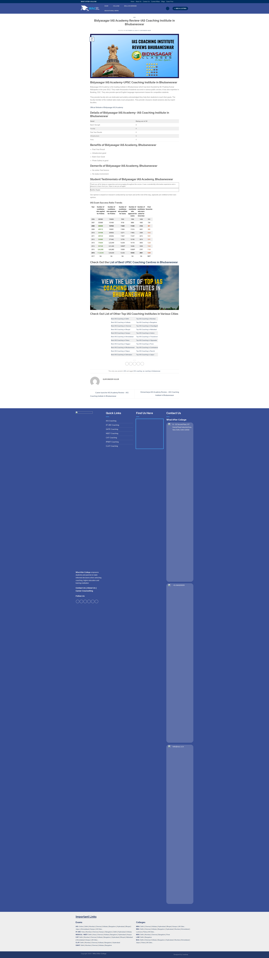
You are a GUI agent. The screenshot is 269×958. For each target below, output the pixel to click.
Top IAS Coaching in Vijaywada (146, 340)
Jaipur (78, 929)
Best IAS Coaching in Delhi (120, 319)
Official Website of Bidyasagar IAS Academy (106, 107)
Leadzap (185, 954)
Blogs (163, 1)
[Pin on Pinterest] (138, 363)
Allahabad (129, 937)
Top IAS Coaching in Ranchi (145, 351)
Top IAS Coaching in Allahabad (146, 329)
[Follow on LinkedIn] (185, 1)
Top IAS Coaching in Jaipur (145, 354)
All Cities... (99, 929)
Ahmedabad (85, 929)
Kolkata (105, 926)
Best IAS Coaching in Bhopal (120, 329)
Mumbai (92, 926)
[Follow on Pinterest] (183, 1)
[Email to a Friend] (134, 363)
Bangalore (112, 926)
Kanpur (92, 929)
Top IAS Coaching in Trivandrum (147, 336)
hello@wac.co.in (178, 747)
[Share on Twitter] (131, 363)
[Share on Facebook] (127, 363)
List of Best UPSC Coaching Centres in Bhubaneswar (144, 262)
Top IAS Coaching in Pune (145, 344)
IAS (134, 17)
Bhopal (128, 926)
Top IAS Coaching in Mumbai (146, 319)
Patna (145, 932)
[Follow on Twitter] (179, 1)
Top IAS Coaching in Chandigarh (147, 326)
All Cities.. (95, 940)
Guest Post (169, 1)
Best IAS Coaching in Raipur (120, 351)
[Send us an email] (181, 1)
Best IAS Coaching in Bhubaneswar (123, 347)
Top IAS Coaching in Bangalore (146, 322)
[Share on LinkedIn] (142, 363)
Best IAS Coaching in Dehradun (121, 354)
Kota (83, 932)
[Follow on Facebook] (175, 1)
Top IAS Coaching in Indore (145, 333)
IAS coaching (138, 371)
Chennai (98, 926)
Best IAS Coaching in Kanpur (120, 333)
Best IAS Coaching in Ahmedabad (122, 336)
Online (81, 926)
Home (132, 1)
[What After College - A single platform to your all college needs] (90, 8)
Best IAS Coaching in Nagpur (120, 344)
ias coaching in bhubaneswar (151, 371)
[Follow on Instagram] (177, 1)
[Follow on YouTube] (187, 1)
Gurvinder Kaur (145, 30)
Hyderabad (120, 926)
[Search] (167, 8)
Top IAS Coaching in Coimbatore (147, 347)
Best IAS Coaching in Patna (120, 340)
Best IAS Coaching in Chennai (121, 326)
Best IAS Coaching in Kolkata (120, 322)
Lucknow (139, 932)
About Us (138, 1)
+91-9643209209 (179, 585)
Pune (168, 934)
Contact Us (146, 1)
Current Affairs (155, 1)
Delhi (86, 926)
